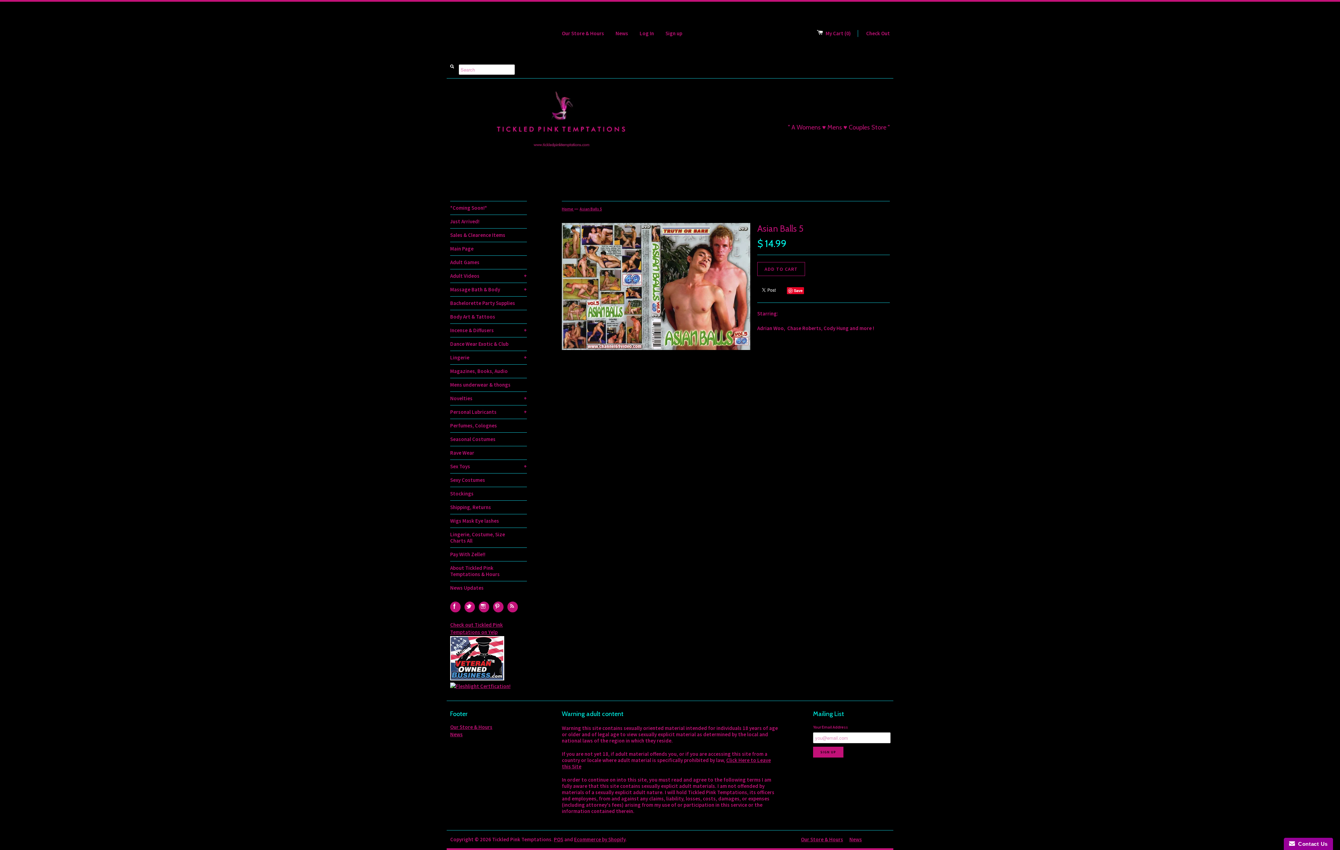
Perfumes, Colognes (473, 425)
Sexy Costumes (467, 480)
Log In (647, 33)
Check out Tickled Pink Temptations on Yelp (476, 628)
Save (798, 290)
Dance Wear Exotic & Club (479, 344)
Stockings (462, 493)
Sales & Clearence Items (477, 235)
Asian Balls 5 (591, 208)
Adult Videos (488, 276)
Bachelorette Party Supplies (482, 303)
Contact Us (1311, 844)
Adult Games (464, 262)
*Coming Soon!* (468, 207)
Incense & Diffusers (488, 330)
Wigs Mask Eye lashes (474, 520)
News (622, 33)
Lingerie (488, 357)
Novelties (488, 398)
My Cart (838, 33)
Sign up (673, 33)
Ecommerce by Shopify (599, 839)
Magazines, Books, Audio (479, 371)
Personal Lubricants (488, 412)
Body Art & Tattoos (472, 316)
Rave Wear (462, 452)
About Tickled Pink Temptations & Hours (475, 571)
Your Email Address (830, 727)
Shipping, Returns (470, 507)
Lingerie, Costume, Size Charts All (477, 537)
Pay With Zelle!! (467, 554)
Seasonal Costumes (473, 439)
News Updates (467, 587)
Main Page (462, 248)
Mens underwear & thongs (480, 384)
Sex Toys (488, 466)
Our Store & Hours (583, 33)
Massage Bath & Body (488, 289)
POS (558, 839)
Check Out (878, 33)
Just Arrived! (464, 221)
